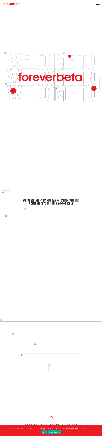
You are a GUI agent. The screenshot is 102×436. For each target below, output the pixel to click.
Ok (44, 432)
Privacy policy (54, 432)
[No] (99, 430)
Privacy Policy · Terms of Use (35, 424)
